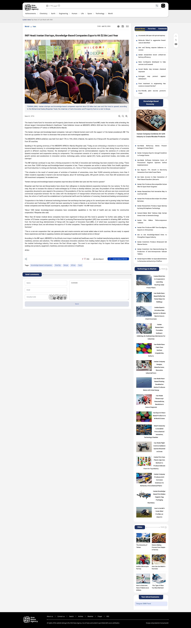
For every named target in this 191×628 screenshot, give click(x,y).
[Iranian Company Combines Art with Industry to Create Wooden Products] (151, 120)
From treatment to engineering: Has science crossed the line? (152, 85)
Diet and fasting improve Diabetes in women (152, 49)
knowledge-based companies (41, 265)
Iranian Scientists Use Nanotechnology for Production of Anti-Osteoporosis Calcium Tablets (152, 251)
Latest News (140, 28)
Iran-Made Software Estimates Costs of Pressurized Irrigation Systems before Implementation (152, 162)
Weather (90, 616)
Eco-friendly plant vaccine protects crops (152, 92)
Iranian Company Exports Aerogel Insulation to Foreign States (152, 154)
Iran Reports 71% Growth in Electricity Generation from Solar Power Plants (152, 171)
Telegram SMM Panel (143, 604)
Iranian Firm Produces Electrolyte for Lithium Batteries (152, 200)
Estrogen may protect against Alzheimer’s (152, 77)
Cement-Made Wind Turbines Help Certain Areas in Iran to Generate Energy (152, 214)
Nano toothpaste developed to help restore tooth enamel (152, 63)
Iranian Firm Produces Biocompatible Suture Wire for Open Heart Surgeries (152, 185)
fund (80, 265)
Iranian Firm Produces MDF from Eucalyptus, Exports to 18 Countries (152, 229)
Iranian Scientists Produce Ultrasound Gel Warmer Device (152, 243)
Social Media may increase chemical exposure (152, 70)
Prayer (100, 616)
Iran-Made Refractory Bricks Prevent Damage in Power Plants (152, 147)
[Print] (118, 26)
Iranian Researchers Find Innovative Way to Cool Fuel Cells (152, 192)
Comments (162, 28)
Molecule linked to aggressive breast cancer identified (152, 41)
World (27, 26)
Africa (73, 265)
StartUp (58, 265)
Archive (80, 616)
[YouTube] (176, 44)
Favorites (152, 28)
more (163, 269)
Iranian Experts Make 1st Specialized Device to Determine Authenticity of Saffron (152, 260)
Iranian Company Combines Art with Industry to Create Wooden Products (151, 135)
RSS (108, 616)
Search (71, 616)
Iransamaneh (164, 623)
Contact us (61, 616)
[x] (176, 40)
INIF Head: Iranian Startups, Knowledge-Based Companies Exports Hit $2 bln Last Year (71, 36)
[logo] (34, 7)
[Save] (123, 26)
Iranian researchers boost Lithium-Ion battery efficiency (152, 56)
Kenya (66, 265)
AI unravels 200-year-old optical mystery (151, 36)
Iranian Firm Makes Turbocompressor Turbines (152, 221)
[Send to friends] (127, 26)
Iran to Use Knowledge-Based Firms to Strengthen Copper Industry (152, 236)
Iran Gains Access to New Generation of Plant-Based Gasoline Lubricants (152, 178)
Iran (34, 26)
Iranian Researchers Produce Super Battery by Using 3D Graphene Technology (152, 207)
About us (50, 616)
